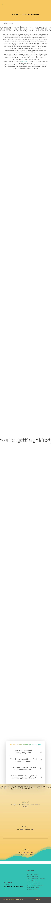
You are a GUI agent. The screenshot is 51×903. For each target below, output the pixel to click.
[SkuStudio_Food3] (16, 207)
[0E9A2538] (16, 244)
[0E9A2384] (8, 244)
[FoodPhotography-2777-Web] (16, 334)
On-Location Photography (34, 883)
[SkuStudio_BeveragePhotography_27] (8, 533)
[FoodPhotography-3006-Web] (16, 347)
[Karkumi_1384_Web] (16, 375)
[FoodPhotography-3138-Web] (8, 359)
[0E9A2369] (16, 232)
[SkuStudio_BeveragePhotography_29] (16, 629)
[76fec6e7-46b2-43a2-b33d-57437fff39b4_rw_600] (8, 557)
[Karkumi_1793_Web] (16, 416)
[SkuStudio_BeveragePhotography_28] (16, 508)
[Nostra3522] (16, 117)
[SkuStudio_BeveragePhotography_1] (16, 619)
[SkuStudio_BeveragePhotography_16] (8, 523)
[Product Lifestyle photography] (16, 594)
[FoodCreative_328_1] (16, 107)
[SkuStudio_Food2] (16, 145)
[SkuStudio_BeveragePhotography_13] (8, 675)
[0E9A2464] (8, 82)
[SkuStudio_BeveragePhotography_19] (8, 687)
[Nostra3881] (8, 131)
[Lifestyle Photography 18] (16, 559)
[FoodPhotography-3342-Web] (8, 366)
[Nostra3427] (8, 198)
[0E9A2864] (16, 82)
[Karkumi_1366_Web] (8, 375)
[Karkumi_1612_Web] (8, 407)
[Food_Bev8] (16, 319)
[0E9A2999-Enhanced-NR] (8, 294)
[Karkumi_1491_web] (16, 710)
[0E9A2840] (8, 269)
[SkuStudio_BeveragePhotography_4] (16, 676)
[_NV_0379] (16, 305)
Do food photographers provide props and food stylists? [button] (23, 768)
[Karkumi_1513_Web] (16, 386)
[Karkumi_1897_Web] (8, 430)
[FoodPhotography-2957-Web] (8, 347)
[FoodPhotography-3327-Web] (16, 359)
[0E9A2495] (8, 107)
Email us (6, 884)
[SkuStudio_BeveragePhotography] (16, 498)
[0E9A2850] (16, 269)
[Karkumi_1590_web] (16, 396)
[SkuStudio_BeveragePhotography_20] (8, 498)
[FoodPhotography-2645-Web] (8, 334)
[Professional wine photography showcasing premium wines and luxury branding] (16, 464)
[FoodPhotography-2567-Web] (8, 328)
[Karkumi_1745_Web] (8, 721)
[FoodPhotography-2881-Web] (16, 341)
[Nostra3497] (16, 185)
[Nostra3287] (8, 166)
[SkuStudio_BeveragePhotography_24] (16, 546)
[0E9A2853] (8, 281)
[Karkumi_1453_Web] (8, 384)
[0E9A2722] (8, 257)
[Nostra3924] (16, 166)
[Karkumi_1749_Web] (16, 721)
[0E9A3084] (16, 294)
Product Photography (32, 874)
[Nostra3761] (8, 188)
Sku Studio (24, 61)
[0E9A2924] (16, 281)
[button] (2, 4)
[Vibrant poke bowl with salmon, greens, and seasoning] (16, 219)
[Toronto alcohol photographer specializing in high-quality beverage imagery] (8, 451)
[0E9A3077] (16, 176)
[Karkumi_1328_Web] (16, 366)
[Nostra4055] (8, 142)
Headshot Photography (33, 880)
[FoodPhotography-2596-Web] (16, 328)
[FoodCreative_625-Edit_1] (8, 464)
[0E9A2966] (8, 95)
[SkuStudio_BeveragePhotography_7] (16, 654)
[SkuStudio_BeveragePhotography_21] (16, 687)
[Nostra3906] (8, 175)
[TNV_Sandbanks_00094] (8, 570)
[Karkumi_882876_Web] (8, 734)
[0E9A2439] (8, 306)
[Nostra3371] (16, 198)
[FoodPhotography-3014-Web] (8, 353)
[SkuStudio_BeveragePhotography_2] (16, 641)
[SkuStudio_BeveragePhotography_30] (8, 651)
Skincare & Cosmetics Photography (36, 878)
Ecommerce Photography (33, 887)
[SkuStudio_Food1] (8, 157)
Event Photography (32, 889)
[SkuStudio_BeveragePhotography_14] (8, 605)
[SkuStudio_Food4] (8, 207)
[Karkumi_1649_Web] (16, 405)
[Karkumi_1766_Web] (8, 417)
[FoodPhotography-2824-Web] (8, 341)
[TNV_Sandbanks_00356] (16, 570)
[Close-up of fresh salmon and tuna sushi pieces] (8, 216)
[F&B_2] (8, 484)
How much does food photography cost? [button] (23, 752)
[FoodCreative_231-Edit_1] (8, 120)
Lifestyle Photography (32, 876)
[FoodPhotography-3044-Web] (16, 353)
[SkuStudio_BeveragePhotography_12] (16, 665)
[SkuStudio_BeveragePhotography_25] (8, 476)
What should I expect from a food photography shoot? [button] (23, 760)
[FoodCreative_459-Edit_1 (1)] (8, 73)
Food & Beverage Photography (35, 885)
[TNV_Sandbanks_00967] (16, 579)
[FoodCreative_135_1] (16, 132)
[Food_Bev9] (8, 316)
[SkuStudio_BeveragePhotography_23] (8, 631)
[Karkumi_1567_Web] (8, 394)
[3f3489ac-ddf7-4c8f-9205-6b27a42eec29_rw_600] (8, 547)
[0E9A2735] (16, 257)
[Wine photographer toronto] (8, 699)
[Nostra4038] (16, 157)
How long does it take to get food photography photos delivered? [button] (23, 777)
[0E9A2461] (16, 95)
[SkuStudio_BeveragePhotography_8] (8, 665)
